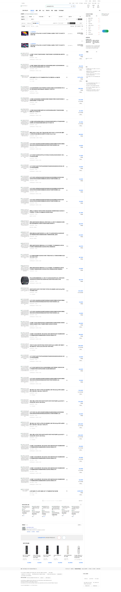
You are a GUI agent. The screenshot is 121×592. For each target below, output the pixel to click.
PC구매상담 (81, 3)
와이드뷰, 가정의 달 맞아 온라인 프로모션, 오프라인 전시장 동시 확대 (93, 74)
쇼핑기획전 (85, 3)
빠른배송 (32, 19)
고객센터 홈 (85, 578)
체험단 (95, 3)
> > (35, 59)
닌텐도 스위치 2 (90, 25)
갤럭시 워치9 (90, 18)
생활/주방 (70, 16)
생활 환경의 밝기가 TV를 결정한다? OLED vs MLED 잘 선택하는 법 (93, 72)
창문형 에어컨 (90, 34)
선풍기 (89, 28)
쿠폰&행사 (37, 531)
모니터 (89, 27)
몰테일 (90, 1)
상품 (36, 10)
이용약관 (72, 568)
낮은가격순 (28, 26)
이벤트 (93, 3)
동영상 (56, 10)
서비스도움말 (96, 578)
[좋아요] (64, 537)
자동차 (70, 3)
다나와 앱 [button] (23, 3)
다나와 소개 (67, 568)
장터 (40, 10)
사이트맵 (89, 568)
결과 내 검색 (72, 23)
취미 (49, 16)
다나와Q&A (61, 10)
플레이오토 (94, 1)
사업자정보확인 (59, 574)
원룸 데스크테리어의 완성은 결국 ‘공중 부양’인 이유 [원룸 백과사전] (96, 42)
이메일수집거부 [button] (87, 585)
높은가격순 (32, 26)
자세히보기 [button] (41, 577)
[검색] (74, 6)
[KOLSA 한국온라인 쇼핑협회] (23, 588)
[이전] (98, 16)
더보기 (99, 3)
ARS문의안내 (95, 585)
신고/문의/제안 (91, 578)
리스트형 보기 (76, 23)
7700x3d (90, 23)
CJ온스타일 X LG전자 (30, 527)
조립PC (73, 3)
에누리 (86, 1)
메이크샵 (99, 1)
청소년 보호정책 (84, 568)
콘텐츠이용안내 (48, 577)
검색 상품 (36, 23)
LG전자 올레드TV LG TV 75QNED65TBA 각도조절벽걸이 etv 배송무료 (45, 77)
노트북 (89, 32)
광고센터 (93, 568)
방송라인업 (28, 531)
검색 (80, 19)
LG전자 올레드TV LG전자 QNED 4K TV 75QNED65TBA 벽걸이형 (44, 491)
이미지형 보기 (78, 23)
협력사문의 (98, 568)
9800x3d (90, 20)
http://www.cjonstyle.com (33, 528)
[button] (88, 6)
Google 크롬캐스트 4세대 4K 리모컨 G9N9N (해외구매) (78, 556)
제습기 (89, 21)
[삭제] (71, 6)
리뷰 (52, 10)
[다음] (99, 16)
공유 (99, 10)
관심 (36, 57)
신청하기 (79, 524)
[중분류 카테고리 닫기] (32, 16)
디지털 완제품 (41, 16)
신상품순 (36, 26)
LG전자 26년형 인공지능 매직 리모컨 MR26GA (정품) (36, 556)
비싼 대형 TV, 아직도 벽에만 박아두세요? (92, 85)
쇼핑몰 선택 (55, 23)
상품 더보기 (80, 500)
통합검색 (32, 10)
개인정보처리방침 (78, 568)
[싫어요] (59, 537)
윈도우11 (89, 30)
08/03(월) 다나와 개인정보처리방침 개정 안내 (31, 568)
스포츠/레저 (60, 16)
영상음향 (30, 16)
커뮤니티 (89, 3)
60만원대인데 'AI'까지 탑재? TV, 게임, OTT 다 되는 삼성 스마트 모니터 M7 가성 (93, 90)
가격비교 (29, 23)
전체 (23, 23)
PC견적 (77, 3)
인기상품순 (23, 26)
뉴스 (43, 10)
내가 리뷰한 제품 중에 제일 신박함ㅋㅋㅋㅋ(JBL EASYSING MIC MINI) (93, 84)
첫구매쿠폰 (33, 531)
